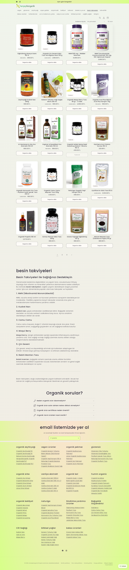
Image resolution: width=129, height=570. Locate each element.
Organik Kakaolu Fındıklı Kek (101, 488)
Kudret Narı (20, 532)
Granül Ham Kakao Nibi (74, 532)
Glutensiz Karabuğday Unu (101, 454)
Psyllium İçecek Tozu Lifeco (101, 456)
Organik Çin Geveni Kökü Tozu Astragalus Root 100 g (52, 54)
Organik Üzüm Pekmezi (74, 464)
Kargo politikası (98, 563)
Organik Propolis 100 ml (27, 237)
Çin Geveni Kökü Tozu (99, 513)
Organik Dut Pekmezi (74, 461)
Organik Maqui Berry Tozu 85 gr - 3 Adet (77, 100)
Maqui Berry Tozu (72, 518)
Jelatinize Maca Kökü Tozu (76, 520)
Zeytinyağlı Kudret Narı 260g (27, 100)
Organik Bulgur (21, 515)
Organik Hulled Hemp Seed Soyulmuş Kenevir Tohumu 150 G (77, 146)
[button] (100, 18)
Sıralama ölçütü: (80, 21)
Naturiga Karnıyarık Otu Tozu (102, 459)
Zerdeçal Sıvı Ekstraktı (99, 515)
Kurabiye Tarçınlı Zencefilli (101, 486)
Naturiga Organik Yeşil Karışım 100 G (77, 191)
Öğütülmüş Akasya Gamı (75, 508)
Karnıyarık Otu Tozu (73, 513)
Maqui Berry (20, 537)
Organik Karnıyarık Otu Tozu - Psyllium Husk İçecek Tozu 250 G (27, 192)
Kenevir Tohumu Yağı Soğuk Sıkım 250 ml (52, 100)
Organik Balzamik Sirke (24, 481)
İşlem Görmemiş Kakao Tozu (76, 535)
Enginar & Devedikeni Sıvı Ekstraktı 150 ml (52, 145)
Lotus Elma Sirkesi (22, 488)
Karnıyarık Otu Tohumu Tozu (51, 515)
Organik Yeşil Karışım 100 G (51, 459)
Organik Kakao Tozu (73, 537)
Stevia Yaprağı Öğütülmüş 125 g (77, 237)
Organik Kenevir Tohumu (50, 451)
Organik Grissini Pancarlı (100, 483)
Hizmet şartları (88, 563)
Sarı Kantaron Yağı (48, 542)
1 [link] (57, 255)
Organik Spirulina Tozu (49, 510)
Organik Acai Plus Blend (50, 518)
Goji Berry (94, 508)
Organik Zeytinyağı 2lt (24, 454)
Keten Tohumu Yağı (48, 540)
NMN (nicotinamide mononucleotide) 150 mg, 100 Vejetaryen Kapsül (102, 55)
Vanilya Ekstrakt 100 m (49, 491)
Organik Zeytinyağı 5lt (24, 451)
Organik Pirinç (21, 513)
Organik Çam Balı (72, 483)
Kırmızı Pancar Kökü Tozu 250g (52, 237)
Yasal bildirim (109, 565)
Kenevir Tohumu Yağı (49, 532)
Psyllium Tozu (71, 510)
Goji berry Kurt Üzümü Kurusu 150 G (102, 145)
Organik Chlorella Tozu (74, 515)
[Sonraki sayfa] (72, 255)
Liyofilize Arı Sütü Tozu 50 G (102, 190)
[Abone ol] (78, 438)
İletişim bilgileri (108, 563)
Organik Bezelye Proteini (50, 513)
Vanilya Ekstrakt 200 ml (50, 486)
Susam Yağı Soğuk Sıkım (50, 545)
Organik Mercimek (23, 505)
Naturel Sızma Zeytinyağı (25, 456)
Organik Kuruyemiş (23, 518)
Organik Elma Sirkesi (23, 483)
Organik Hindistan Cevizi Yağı (51, 466)
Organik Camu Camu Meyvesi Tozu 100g (52, 191)
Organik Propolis (72, 491)
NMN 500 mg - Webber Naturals (77, 54)
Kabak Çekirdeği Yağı (49, 537)
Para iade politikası (77, 563)
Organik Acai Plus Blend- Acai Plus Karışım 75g (102, 100)
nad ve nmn (20, 535)
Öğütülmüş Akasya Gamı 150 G (27, 54)
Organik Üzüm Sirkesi (24, 486)
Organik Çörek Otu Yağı (50, 535)
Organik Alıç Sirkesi (23, 478)
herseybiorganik (33, 563)
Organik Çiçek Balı (75, 481)
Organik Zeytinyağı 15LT (25, 464)
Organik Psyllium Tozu (99, 461)
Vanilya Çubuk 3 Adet (49, 488)
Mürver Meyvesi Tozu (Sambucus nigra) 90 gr (102, 237)
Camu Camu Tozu (97, 510)
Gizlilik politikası (65, 563)
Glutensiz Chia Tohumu (99, 451)
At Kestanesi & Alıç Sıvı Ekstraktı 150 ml (27, 145)
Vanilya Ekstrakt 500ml (49, 478)
